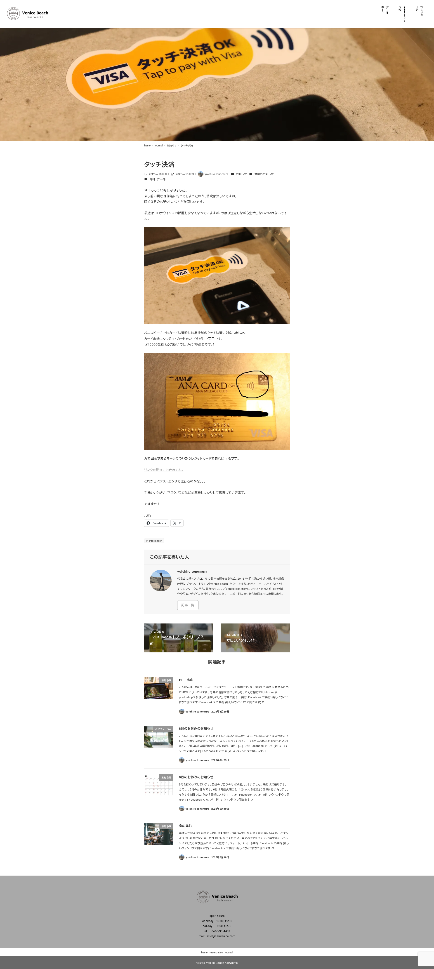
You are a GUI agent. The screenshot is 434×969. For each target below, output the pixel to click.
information (155, 540)
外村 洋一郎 (158, 179)
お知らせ (241, 174)
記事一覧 (187, 605)
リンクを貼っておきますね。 (163, 469)
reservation (216, 952)
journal (229, 952)
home (204, 952)
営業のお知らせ (264, 174)
